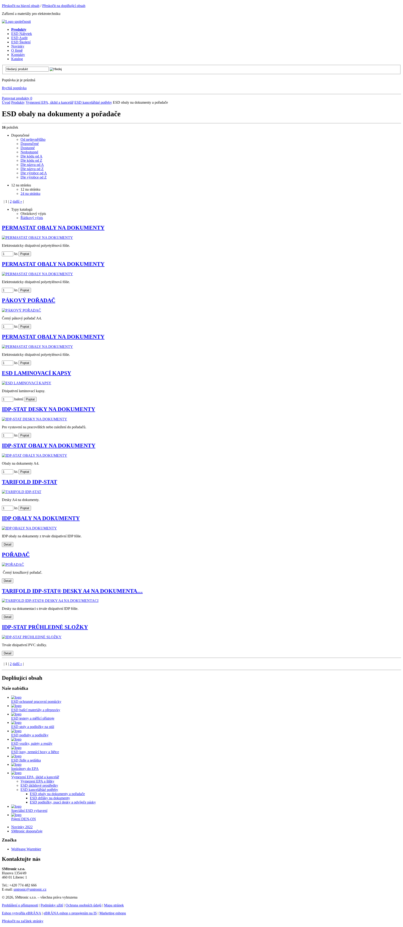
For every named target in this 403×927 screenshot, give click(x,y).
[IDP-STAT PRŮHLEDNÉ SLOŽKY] (32, 637)
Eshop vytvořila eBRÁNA (21, 913)
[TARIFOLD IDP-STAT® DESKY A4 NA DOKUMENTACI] (50, 601)
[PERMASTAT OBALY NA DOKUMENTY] (37, 238)
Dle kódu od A (31, 156)
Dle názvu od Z (32, 169)
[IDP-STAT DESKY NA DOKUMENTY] (34, 419)
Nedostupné (29, 152)
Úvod (6, 102)
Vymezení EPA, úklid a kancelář (49, 102)
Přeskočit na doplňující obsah (63, 6)
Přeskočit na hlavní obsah (20, 6)
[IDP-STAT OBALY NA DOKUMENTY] (34, 455)
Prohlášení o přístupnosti (20, 905)
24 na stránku (30, 194)
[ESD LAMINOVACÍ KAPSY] (26, 383)
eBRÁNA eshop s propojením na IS (70, 913)
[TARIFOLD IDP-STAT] (21, 492)
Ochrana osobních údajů (83, 905)
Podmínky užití (52, 905)
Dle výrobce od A (34, 173)
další (17, 201)
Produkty (18, 102)
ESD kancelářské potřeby (93, 102)
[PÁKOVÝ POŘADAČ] (21, 310)
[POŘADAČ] (13, 564)
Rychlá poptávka (14, 88)
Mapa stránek (114, 905)
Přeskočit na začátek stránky (22, 921)
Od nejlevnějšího (33, 139)
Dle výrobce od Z (34, 177)
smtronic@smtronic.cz (30, 889)
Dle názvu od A (32, 165)
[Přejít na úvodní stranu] (16, 22)
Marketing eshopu (112, 913)
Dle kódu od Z (31, 160)
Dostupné (28, 148)
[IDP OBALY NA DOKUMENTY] (29, 528)
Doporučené (30, 144)
